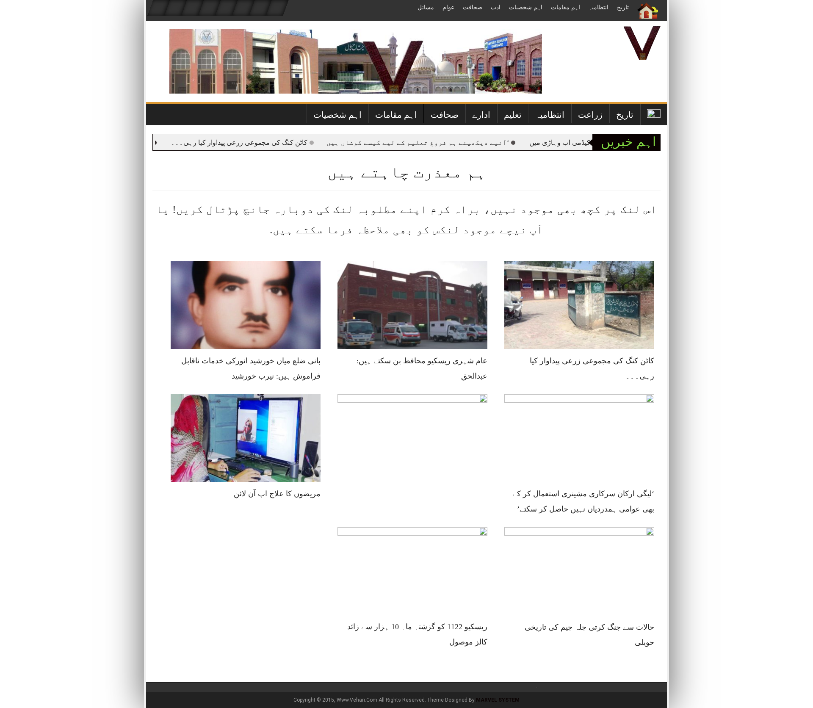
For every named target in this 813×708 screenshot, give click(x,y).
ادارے (481, 114)
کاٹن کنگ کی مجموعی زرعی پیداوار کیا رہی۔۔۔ (260, 142)
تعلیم (513, 114)
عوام (448, 7)
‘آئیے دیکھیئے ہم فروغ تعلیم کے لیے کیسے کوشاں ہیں (439, 142)
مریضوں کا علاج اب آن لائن (277, 494)
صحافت (472, 7)
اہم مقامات (565, 7)
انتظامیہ (598, 7)
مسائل (426, 7)
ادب (496, 7)
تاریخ (623, 7)
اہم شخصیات (525, 7)
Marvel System (498, 700)
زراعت (590, 114)
